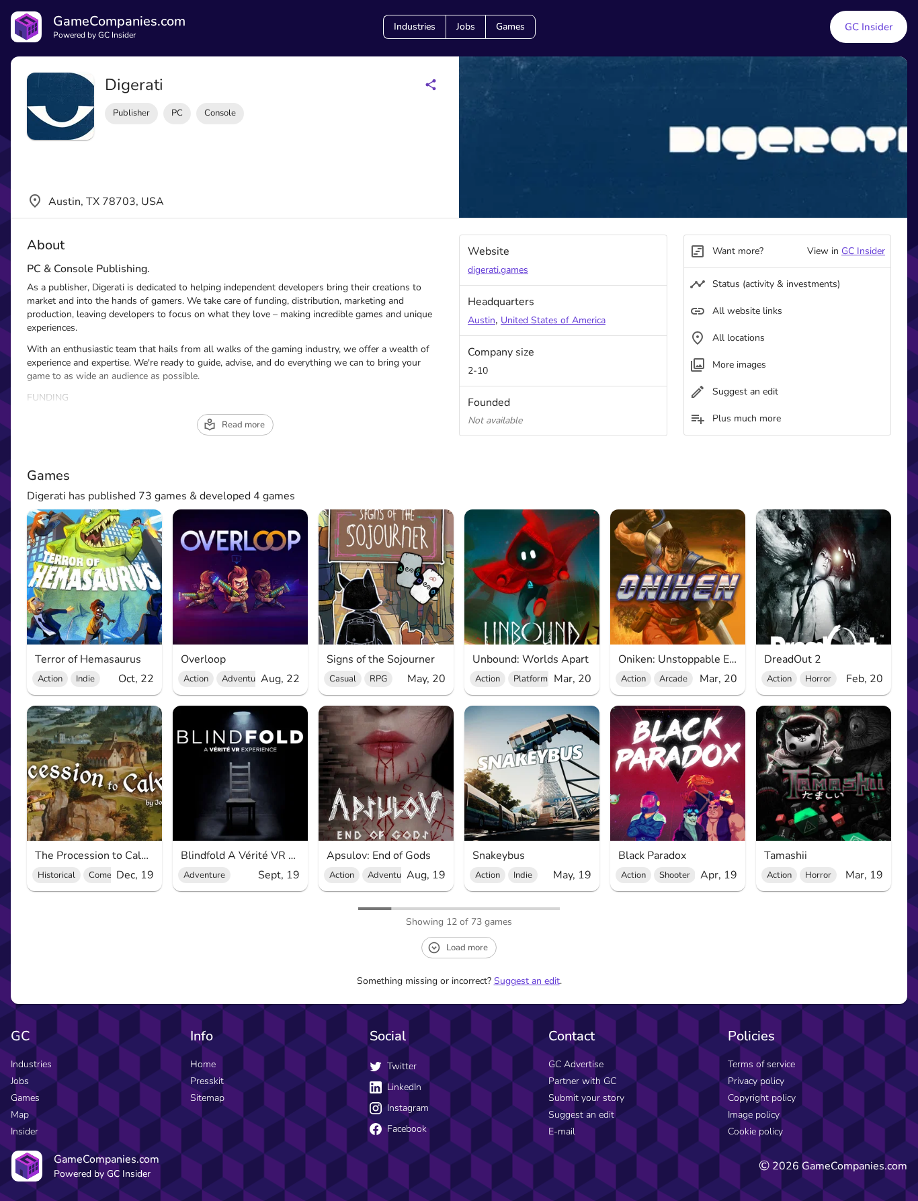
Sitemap (207, 1097)
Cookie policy (755, 1131)
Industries (414, 26)
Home (203, 1064)
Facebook (407, 1128)
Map (20, 1114)
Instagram (408, 1108)
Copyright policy (762, 1097)
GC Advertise (575, 1064)
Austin (481, 320)
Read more (243, 425)
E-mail (561, 1131)
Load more (467, 948)
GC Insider (868, 27)
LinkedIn (404, 1087)
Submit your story (586, 1097)
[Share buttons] (431, 85)
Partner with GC (582, 1081)
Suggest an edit (527, 981)
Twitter (402, 1066)
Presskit (207, 1081)
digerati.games (498, 269)
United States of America (553, 320)
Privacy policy (756, 1081)
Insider (24, 1131)
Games (510, 26)
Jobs (465, 26)
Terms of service (761, 1064)
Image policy (754, 1114)
